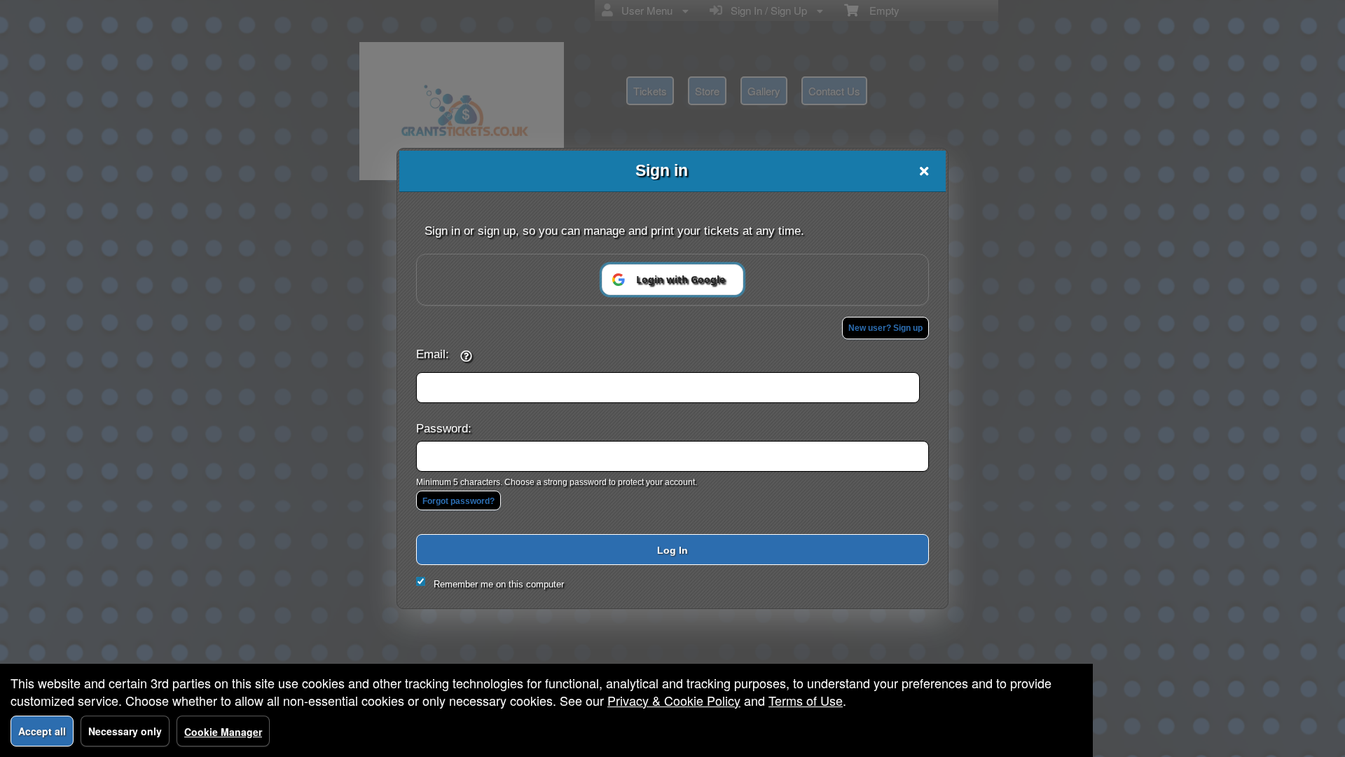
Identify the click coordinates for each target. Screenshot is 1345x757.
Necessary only (125, 731)
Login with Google (680, 279)
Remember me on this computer (499, 584)
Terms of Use (805, 700)
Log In (672, 550)
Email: (432, 354)
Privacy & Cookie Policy (673, 700)
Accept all (42, 731)
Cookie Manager (223, 732)
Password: (443, 428)
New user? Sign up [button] (885, 328)
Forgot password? (458, 501)
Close (924, 171)
